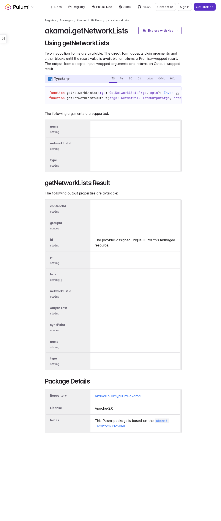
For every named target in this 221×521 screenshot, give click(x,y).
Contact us (165, 7)
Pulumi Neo (104, 7)
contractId (58, 206)
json (53, 257)
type (53, 160)
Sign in (184, 7)
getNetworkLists (117, 20)
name (54, 126)
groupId (56, 223)
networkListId (60, 143)
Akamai (82, 20)
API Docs (96, 20)
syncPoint (57, 325)
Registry (79, 7)
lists (53, 274)
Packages (66, 20)
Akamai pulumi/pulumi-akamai (118, 396)
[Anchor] (131, 30)
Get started (204, 7)
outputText (58, 308)
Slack (127, 7)
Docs (58, 7)
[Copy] (178, 93)
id (51, 240)
